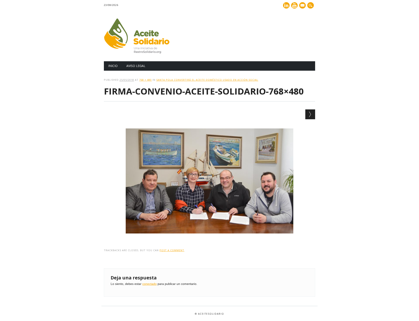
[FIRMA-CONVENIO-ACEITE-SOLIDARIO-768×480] (209, 237)
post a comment (172, 250)
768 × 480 (145, 79)
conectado (149, 284)
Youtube (294, 5)
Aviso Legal (135, 66)
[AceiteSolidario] (136, 52)
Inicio (113, 66)
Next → (310, 114)
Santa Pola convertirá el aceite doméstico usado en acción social (207, 79)
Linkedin (286, 5)
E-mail (303, 6)
